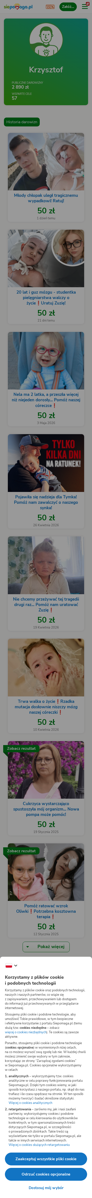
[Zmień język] (11, 965)
